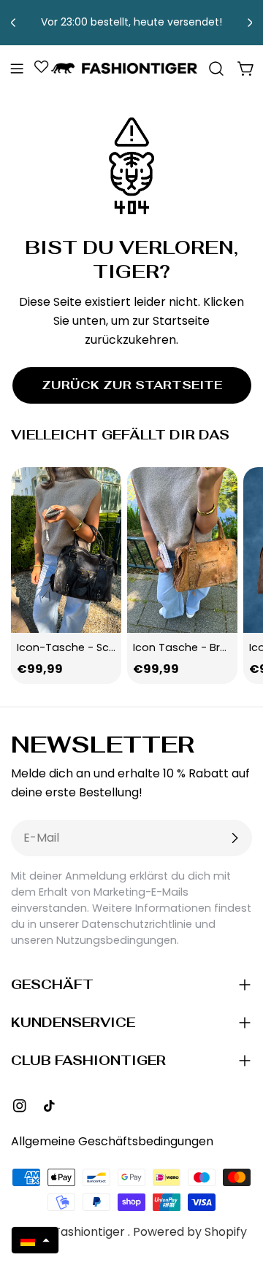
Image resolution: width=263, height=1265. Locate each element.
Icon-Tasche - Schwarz (78, 647)
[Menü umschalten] (16, 68)
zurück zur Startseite (132, 385)
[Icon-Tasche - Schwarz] (66, 550)
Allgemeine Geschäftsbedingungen (112, 1141)
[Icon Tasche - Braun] (182, 550)
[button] (35, 1240)
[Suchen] (216, 68)
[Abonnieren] (234, 838)
